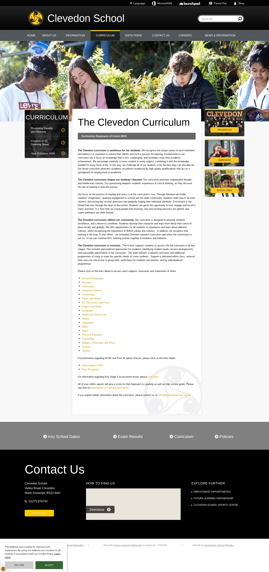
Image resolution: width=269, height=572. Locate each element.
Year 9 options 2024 (92, 365)
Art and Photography (93, 278)
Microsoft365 (164, 3)
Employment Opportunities (212, 491)
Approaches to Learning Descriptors (110, 387)
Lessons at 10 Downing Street (40, 142)
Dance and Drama (92, 298)
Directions (97, 509)
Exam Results (130, 436)
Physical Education (92, 334)
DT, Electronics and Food (95, 302)
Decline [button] (19, 565)
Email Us (39, 513)
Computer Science (92, 290)
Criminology (88, 294)
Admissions (224, 160)
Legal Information (75, 545)
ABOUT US (49, 35)
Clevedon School (85, 18)
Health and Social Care (94, 314)
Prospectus (224, 130)
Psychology (88, 338)
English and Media (92, 306)
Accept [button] (49, 565)
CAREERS (185, 35)
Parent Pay (220, 3)
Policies (225, 436)
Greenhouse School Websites (219, 545)
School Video (224, 190)
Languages (88, 322)
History (85, 318)
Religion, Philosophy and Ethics (99, 342)
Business (87, 282)
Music (85, 330)
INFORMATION (75, 35)
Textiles (86, 350)
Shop (241, 3)
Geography (88, 310)
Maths (85, 326)
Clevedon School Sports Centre (216, 505)
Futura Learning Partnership (213, 498)
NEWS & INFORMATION (220, 35)
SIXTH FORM (133, 35)
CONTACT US (161, 35)
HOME (31, 35)
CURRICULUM (105, 35)
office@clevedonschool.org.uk (174, 395)
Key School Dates (63, 436)
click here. (153, 376)
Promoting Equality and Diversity (42, 130)
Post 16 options (90, 369)
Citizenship (88, 286)
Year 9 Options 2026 (43, 153)
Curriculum (183, 436)
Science (86, 346)
